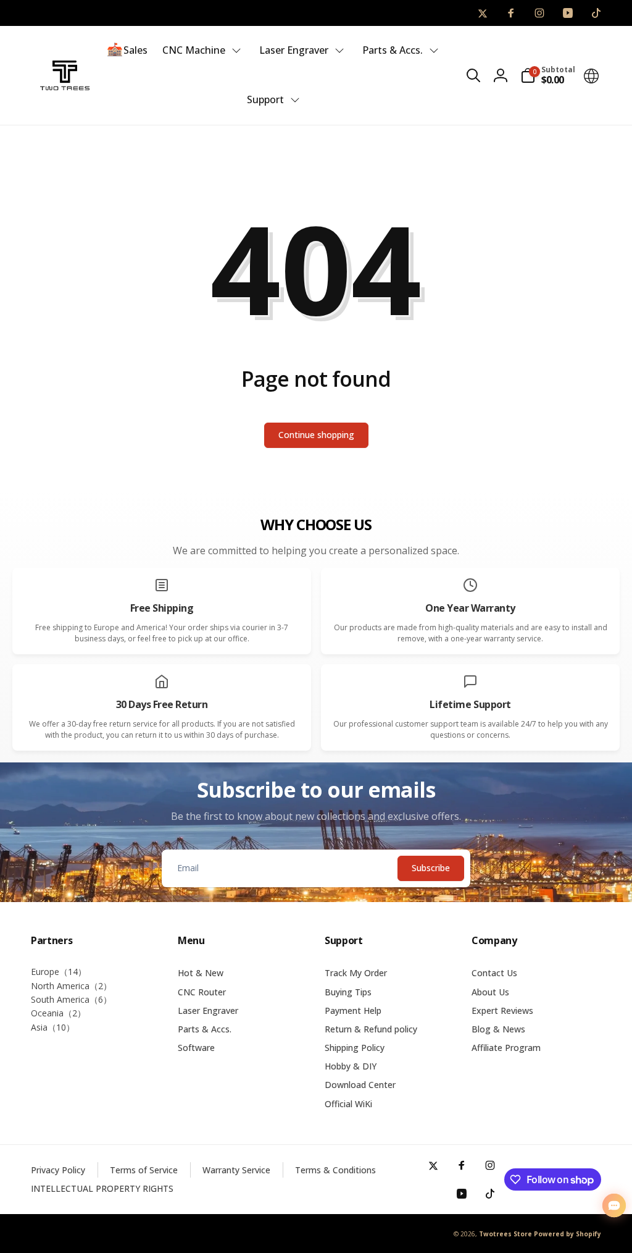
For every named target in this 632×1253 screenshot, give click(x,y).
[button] (473, 75)
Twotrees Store (505, 1234)
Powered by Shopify (567, 1234)
